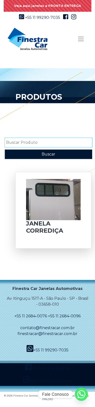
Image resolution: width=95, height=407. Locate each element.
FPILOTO (47, 399)
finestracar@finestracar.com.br (47, 333)
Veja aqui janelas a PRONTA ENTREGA (47, 6)
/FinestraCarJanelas (51, 368)
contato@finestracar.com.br (47, 327)
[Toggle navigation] (80, 39)
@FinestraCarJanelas (51, 381)
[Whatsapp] (81, 394)
